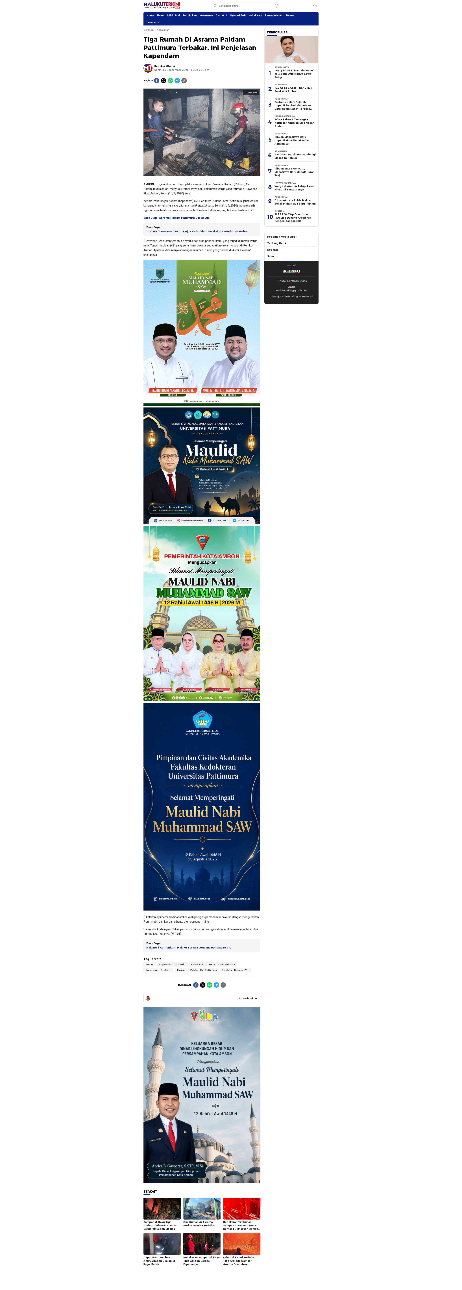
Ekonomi (221, 15)
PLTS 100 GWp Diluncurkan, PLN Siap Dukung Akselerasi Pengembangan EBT (292, 217)
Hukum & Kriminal (168, 15)
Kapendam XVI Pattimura (173, 964)
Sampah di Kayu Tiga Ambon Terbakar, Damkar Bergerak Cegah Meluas (160, 1225)
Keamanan (206, 15)
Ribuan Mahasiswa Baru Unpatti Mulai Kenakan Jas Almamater (292, 140)
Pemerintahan (274, 15)
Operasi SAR (238, 15)
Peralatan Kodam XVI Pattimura (236, 970)
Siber (270, 256)
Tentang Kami (276, 243)
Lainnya (151, 22)
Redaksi (272, 249)
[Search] (276, 6)
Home (150, 15)
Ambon (149, 964)
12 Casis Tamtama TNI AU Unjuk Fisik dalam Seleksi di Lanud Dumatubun (197, 231)
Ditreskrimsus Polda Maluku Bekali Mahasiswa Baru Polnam (295, 202)
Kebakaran (255, 15)
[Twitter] (163, 80)
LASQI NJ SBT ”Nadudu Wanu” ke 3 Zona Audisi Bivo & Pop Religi (294, 74)
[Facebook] (156, 80)
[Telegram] (177, 80)
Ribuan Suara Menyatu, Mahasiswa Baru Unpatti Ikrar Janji (294, 172)
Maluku (181, 970)
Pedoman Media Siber (282, 236)
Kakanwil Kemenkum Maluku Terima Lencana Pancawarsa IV (189, 947)
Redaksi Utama (164, 66)
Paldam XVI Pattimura (203, 970)
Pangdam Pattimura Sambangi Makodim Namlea (295, 156)
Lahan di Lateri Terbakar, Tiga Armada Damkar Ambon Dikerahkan (239, 1261)
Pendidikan (190, 15)
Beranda (148, 29)
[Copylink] (184, 80)
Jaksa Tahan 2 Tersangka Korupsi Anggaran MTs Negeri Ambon (294, 123)
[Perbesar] (201, 174)
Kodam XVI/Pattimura (221, 964)
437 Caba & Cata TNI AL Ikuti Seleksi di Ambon (293, 89)
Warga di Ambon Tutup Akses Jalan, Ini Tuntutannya (294, 188)
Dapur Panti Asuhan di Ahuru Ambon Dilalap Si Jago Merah (159, 1261)
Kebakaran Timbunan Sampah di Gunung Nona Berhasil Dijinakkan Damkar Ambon (241, 1227)
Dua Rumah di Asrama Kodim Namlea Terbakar (199, 1224)
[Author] (147, 68)
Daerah (290, 15)
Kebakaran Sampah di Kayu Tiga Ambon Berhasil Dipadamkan (201, 1261)
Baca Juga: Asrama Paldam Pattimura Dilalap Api (176, 218)
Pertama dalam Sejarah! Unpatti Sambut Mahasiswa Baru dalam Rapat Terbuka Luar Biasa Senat (292, 107)
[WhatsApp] (170, 80)
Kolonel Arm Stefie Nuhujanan (159, 970)
